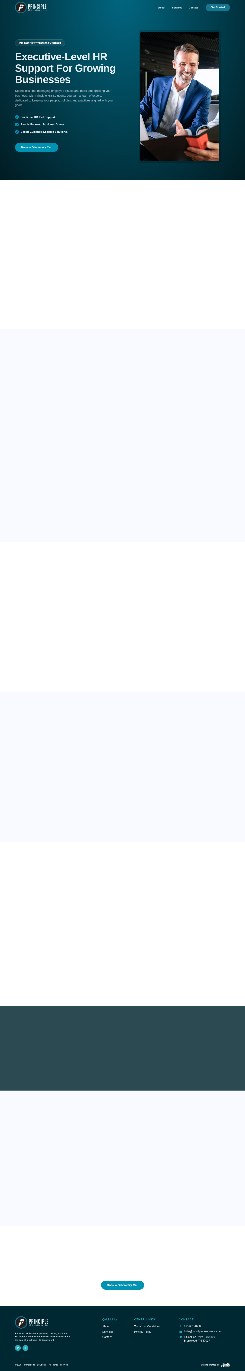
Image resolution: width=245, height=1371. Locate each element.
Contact (193, 7)
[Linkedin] (18, 1348)
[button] (40, 42)
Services (177, 7)
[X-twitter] (25, 1348)
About (161, 7)
